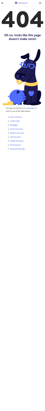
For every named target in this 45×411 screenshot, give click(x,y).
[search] (40, 3)
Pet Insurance (15, 145)
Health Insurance (17, 141)
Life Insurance (15, 137)
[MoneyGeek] (21, 3)
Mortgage (13, 125)
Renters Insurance (17, 133)
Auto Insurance (16, 117)
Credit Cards (15, 121)
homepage (30, 108)
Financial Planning (17, 149)
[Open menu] (2, 3)
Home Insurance (16, 129)
